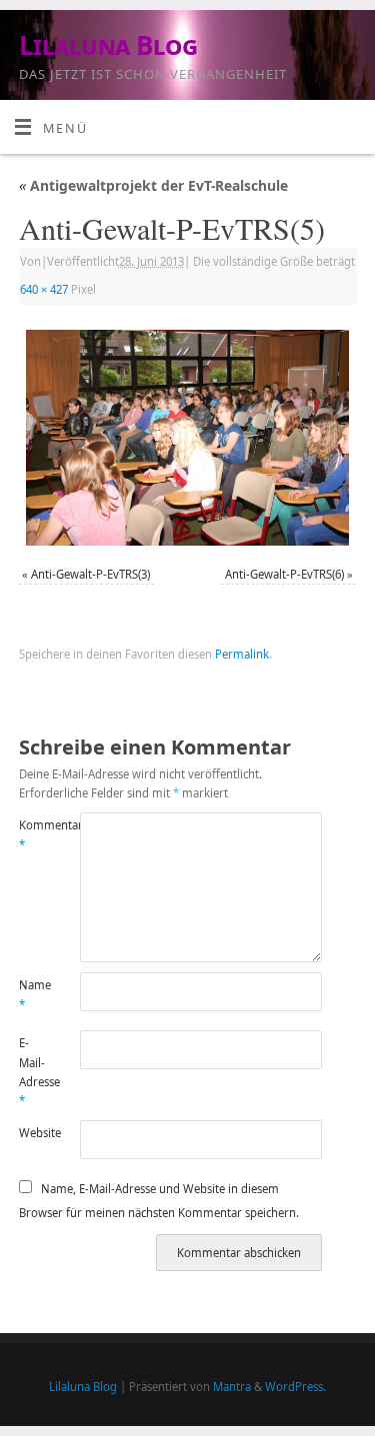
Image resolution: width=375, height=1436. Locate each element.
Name (34, 994)
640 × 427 (44, 289)
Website (34, 1132)
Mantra (232, 1386)
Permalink (242, 654)
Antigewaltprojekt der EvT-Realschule (153, 185)
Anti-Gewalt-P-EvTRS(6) (284, 574)
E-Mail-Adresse (34, 1071)
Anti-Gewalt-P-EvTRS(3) (90, 574)
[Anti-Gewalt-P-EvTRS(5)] (187, 438)
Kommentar (34, 834)
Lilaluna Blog (108, 45)
